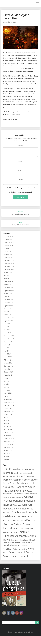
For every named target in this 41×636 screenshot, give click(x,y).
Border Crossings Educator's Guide (23, 493)
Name (20, 161)
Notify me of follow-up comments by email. (21, 188)
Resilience (28, 542)
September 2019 (9, 269)
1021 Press (9, 469)
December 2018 (9, 288)
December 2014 (9, 366)
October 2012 (8, 444)
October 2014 (8, 372)
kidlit (18, 532)
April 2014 (7, 390)
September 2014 (9, 375)
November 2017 (9, 303)
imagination (6, 532)
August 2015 (8, 342)
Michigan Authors (14, 535)
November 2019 (9, 266)
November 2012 (9, 441)
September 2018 (9, 290)
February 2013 (8, 432)
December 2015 (9, 336)
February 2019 (8, 281)
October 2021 (8, 245)
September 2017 (9, 306)
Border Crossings (25, 476)
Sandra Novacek (12, 545)
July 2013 (7, 417)
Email (20, 170)
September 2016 (9, 321)
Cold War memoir (20, 508)
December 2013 (9, 402)
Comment (20, 146)
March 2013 (8, 429)
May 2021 (7, 248)
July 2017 (7, 312)
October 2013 (8, 408)
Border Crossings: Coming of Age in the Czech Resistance (19, 486)
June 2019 (7, 278)
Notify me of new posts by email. (21, 192)
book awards (19, 473)
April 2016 (7, 330)
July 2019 (7, 275)
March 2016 (8, 333)
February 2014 (8, 396)
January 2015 (8, 363)
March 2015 (8, 357)
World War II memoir (16, 556)
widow (25, 549)
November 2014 (9, 369)
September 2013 (9, 411)
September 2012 (9, 447)
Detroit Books (22, 524)
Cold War (17, 505)
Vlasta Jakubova (18, 549)
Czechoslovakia (21, 512)
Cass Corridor (20, 497)
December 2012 (9, 438)
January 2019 (8, 284)
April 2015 (7, 354)
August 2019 (8, 272)
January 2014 (8, 399)
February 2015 (8, 360)
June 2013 (7, 420)
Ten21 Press (7, 549)
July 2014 (7, 381)
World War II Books (21, 552)
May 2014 (7, 387)
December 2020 (9, 257)
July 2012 (7, 453)
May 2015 (7, 351)
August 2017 (8, 309)
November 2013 (9, 405)
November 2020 (9, 260)
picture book (22, 542)
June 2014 (7, 384)
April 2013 (7, 426)
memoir (24, 531)
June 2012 (7, 456)
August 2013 (8, 414)
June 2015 (7, 348)
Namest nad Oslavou (17, 540)
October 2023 (8, 236)
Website (20, 179)
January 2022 (8, 239)
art (16, 469)
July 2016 (7, 324)
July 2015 (7, 345)
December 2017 (9, 300)
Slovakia (23, 545)
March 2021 (8, 251)
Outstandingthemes (27, 632)
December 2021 (9, 242)
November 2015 (9, 339)
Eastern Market (29, 528)
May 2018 (7, 297)
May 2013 (7, 423)
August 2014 (8, 378)
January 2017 (8, 315)
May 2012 (7, 459)
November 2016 (9, 318)
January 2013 (8, 435)
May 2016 (7, 327)
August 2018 (8, 293)
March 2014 (8, 393)
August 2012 (8, 450)
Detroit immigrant (14, 528)
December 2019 (9, 263)
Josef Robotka (13, 532)
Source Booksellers (30, 545)
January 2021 (8, 254)
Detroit (22, 520)
